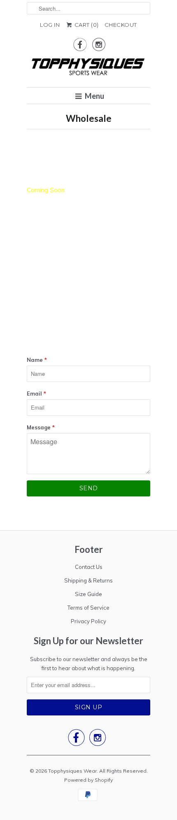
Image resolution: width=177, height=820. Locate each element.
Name (37, 359)
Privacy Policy (88, 621)
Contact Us (88, 567)
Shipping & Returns (88, 580)
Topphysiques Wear (72, 771)
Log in (50, 24)
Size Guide (88, 594)
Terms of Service (88, 607)
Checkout (121, 24)
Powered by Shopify (88, 780)
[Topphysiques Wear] (88, 68)
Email (36, 393)
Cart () (86, 24)
